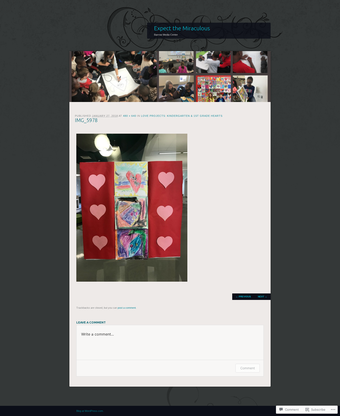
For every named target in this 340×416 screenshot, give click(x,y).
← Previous (243, 296)
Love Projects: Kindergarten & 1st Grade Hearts (182, 115)
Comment (247, 368)
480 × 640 (129, 115)
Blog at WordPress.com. (90, 411)
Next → (262, 296)
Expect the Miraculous (182, 28)
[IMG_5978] (131, 280)
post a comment (127, 307)
